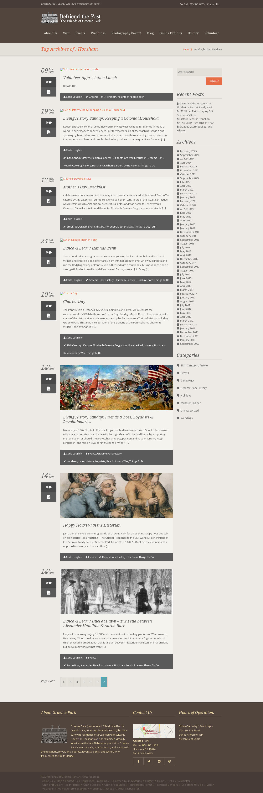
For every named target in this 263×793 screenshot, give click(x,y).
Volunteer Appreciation (130, 96)
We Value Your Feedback (72, 788)
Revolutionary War (74, 353)
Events (80, 33)
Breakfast (72, 226)
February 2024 (188, 166)
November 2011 (189, 336)
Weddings (98, 33)
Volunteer (211, 33)
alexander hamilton (92, 665)
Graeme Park (96, 96)
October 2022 (188, 174)
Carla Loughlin (74, 96)
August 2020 (187, 209)
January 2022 (187, 197)
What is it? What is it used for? (123, 788)
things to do (147, 165)
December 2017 (189, 259)
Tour (153, 226)
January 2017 (187, 297)
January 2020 (187, 224)
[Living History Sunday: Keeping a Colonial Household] (92, 110)
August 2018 (187, 243)
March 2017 (186, 289)
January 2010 (187, 340)
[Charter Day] (68, 293)
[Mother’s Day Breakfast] (75, 178)
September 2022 (189, 178)
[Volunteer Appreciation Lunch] (79, 69)
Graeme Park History (109, 453)
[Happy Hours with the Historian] (116, 517)
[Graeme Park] (71, 16)
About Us (50, 33)
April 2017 (185, 286)
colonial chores (102, 158)
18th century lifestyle (79, 158)
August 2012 (187, 301)
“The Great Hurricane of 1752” (196, 122)
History (193, 33)
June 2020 (185, 212)
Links (171, 781)
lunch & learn (145, 280)
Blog (150, 33)
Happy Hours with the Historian (92, 525)
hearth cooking (73, 165)
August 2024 (187, 158)
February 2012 (188, 324)
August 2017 (187, 270)
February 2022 (188, 193)
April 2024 (185, 162)
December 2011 (189, 332)
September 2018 (189, 239)
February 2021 (188, 201)
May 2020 (185, 216)
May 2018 (185, 251)
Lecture (131, 280)
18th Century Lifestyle (194, 365)
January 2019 (187, 228)
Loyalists (100, 461)
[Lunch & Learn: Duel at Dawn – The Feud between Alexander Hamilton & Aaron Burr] (116, 613)
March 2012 (186, 320)
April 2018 (185, 255)
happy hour (109, 557)
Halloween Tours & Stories (126, 781)
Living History (131, 165)
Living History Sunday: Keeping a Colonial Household (111, 118)
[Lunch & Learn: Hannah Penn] (78, 239)
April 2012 (185, 316)
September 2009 (189, 343)
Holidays (186, 395)
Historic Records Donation (194, 119)
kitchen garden (113, 165)
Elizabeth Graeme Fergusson (130, 158)
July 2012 (185, 305)
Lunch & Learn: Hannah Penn (89, 248)
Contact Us (213, 4)
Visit (66, 33)
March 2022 (186, 189)
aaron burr (73, 665)
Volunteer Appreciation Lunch (90, 77)
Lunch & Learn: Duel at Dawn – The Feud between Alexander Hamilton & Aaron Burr (107, 623)
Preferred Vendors (167, 784)
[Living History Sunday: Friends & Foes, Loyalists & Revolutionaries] (116, 409)
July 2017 (185, 274)
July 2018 (185, 247)
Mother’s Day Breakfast (84, 187)
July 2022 (185, 182)
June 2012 (185, 309)
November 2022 (189, 170)
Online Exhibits (170, 33)
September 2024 (189, 155)
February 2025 (188, 151)
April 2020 (185, 220)
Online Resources (114, 784)
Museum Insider (191, 403)
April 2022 (185, 185)
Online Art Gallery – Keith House (61, 784)
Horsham (111, 96)
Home (186, 49)
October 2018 (188, 236)
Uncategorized (190, 410)
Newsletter (184, 781)
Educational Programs (94, 781)
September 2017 (189, 266)
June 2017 (185, 278)
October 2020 (188, 205)
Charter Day (74, 301)
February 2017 (188, 293)
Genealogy (187, 380)
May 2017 (185, 282)
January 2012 (187, 328)
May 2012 (185, 313)
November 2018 (189, 232)
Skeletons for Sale (192, 784)
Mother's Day (125, 226)
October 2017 (188, 263)
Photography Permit (126, 33)
